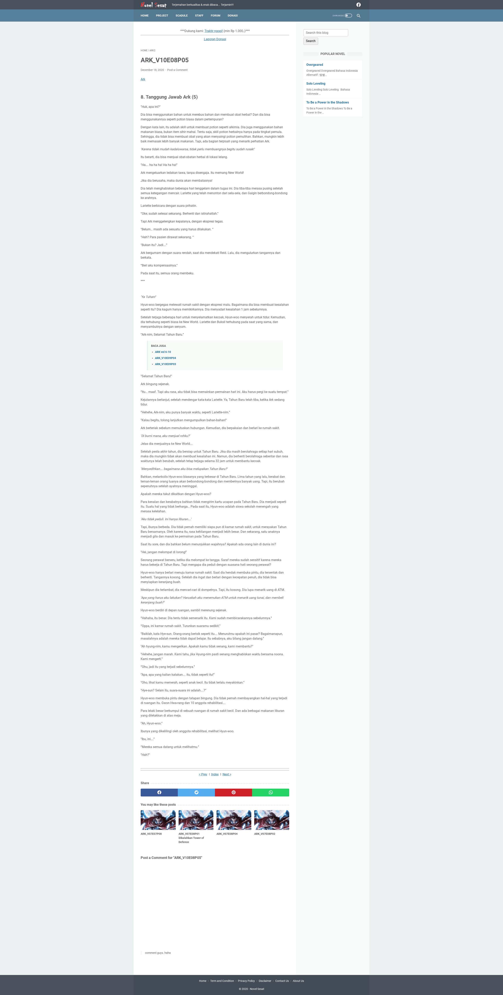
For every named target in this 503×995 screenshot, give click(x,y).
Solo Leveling (315, 83)
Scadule (182, 15)
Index (215, 774)
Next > (227, 774)
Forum (215, 15)
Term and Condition (222, 980)
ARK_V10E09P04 (165, 358)
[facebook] (358, 4)
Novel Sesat (257, 988)
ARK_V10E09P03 (165, 364)
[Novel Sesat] (156, 5)
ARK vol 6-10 (163, 352)
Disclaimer (265, 980)
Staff (199, 15)
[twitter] (196, 792)
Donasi (233, 15)
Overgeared (314, 65)
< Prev (203, 774)
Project (162, 15)
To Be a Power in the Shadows (327, 102)
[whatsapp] (270, 792)
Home (145, 15)
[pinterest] (233, 792)
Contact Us (282, 980)
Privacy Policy (246, 980)
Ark (143, 79)
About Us (298, 980)
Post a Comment (177, 69)
